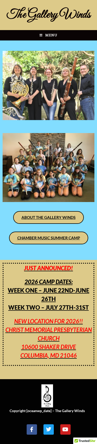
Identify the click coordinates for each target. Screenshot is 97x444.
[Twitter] (48, 429)
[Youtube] (65, 429)
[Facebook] (32, 429)
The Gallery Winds (48, 15)
